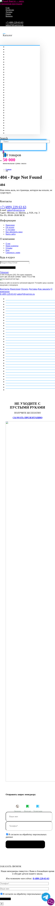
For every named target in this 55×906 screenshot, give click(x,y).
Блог (8, 250)
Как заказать (44, 289)
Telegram (4, 272)
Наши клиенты (12, 246)
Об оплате (10, 227)
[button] (50, 901)
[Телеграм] (38, 806)
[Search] (1, 146)
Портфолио (10, 10)
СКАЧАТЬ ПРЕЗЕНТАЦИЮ (27, 417)
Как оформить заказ (14, 232)
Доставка (9, 12)
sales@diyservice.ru (14, 25)
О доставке (10, 230)
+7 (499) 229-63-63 (14, 22)
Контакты (9, 16)
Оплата (8, 14)
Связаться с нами (13, 252)
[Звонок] (17, 806)
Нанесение (10, 225)
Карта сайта (11, 234)
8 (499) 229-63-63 (8, 294)
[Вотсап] (27, 806)
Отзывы (9, 248)
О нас (8, 8)
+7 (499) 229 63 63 (13, 207)
